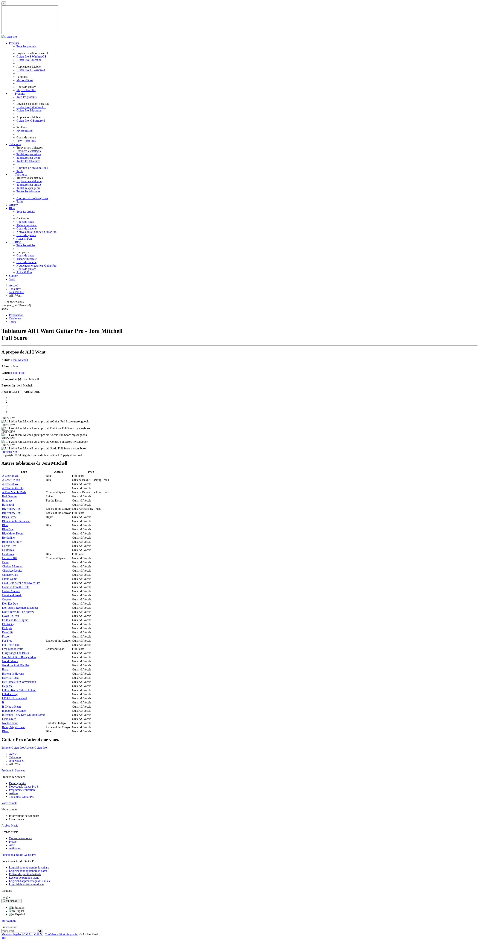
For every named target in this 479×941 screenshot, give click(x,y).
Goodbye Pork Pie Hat (15, 665)
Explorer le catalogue (29, 150)
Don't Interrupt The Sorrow (18, 611)
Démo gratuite (17, 783)
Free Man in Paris (12, 648)
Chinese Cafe (10, 574)
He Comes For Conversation (19, 681)
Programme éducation (22, 790)
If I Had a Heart (11, 706)
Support (13, 275)
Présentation (16, 315)
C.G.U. (28, 934)
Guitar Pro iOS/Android (30, 70)
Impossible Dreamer (14, 710)
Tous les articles (25, 211)
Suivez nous (8, 920)
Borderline (8, 537)
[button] (7, 451)
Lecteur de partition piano (24, 877)
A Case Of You (11, 479)
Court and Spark (12, 595)
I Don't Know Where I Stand (19, 690)
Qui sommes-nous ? (20, 838)
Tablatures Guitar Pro (21, 796)
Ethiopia (7, 628)
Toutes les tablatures (28, 161)
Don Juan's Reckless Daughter (20, 607)
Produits (14, 43)
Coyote (6, 599)
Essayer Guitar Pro (12, 747)
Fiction (6, 636)
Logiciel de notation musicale (26, 884)
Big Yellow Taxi (11, 508)
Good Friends (10, 661)
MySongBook (24, 80)
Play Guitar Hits (26, 90)
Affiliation (15, 848)
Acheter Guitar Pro (35, 747)
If (3, 702)
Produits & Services (13, 770)
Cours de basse (25, 221)
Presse (12, 841)
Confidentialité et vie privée (61, 934)
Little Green (9, 719)
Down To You (10, 615)
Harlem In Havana (13, 673)
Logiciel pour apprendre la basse (28, 870)
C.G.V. (38, 934)
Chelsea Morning (12, 566)
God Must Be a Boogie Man (19, 657)
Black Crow (9, 517)
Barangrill (8, 504)
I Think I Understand (14, 698)
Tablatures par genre (28, 157)
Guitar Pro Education (29, 59)
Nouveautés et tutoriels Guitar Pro (36, 231)
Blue (5, 525)
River (5, 731)
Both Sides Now (12, 541)
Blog (12, 208)
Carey (5, 562)
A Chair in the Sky (13, 488)
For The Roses (10, 644)
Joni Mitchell (20, 360)
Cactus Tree (9, 545)
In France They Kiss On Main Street (23, 714)
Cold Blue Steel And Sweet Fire (21, 582)
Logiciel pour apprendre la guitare (29, 867)
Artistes (13, 204)
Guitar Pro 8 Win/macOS (31, 56)
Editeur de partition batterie (25, 874)
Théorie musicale (26, 225)
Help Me (7, 686)
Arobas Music (9, 825)
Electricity (8, 624)
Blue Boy (7, 529)
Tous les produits (26, 46)
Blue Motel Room (12, 533)
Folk (22, 372)
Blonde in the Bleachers (16, 521)
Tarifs (19, 171)
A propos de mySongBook (32, 167)
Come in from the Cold (15, 587)
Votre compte (9, 803)
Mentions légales (11, 934)
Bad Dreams (9, 496)
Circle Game (9, 578)
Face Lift (7, 632)
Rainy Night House (13, 727)
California (8, 550)
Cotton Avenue (11, 591)
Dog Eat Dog (10, 603)
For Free (7, 640)
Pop (15, 372)
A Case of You (10, 475)
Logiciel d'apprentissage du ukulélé (30, 881)
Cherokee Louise (12, 570)
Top (3, 937)
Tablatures (15, 144)
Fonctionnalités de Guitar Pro (18, 854)
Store (12, 279)
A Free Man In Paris (14, 492)
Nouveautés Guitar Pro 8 (23, 786)
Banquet (7, 500)
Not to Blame (10, 723)
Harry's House (10, 677)
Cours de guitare (26, 235)
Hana (5, 669)
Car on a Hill (9, 558)
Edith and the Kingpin (15, 620)
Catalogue (15, 318)
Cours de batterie (26, 228)
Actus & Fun (24, 238)
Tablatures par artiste (28, 154)
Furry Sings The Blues (15, 653)
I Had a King (10, 694)
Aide (12, 845)
